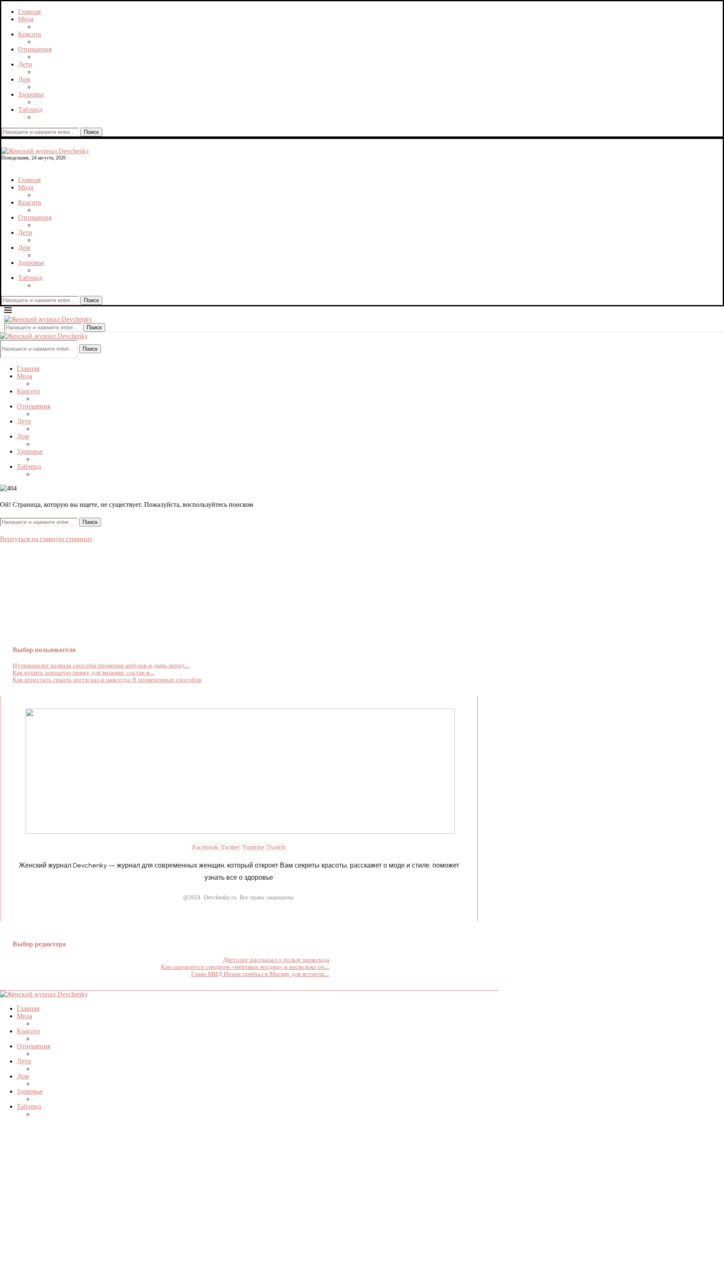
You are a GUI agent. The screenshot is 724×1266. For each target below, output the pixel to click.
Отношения (35, 49)
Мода (26, 19)
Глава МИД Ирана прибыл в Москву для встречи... (260, 974)
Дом (24, 79)
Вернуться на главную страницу (46, 538)
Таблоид (30, 109)
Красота (29, 34)
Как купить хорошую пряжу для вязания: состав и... (84, 672)
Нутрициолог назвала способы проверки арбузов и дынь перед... (101, 665)
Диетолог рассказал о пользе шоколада (276, 959)
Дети (25, 64)
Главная (29, 11)
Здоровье (31, 94)
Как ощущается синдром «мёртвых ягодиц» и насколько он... (245, 966)
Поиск (91, 132)
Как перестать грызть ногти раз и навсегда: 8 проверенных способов (107, 679)
